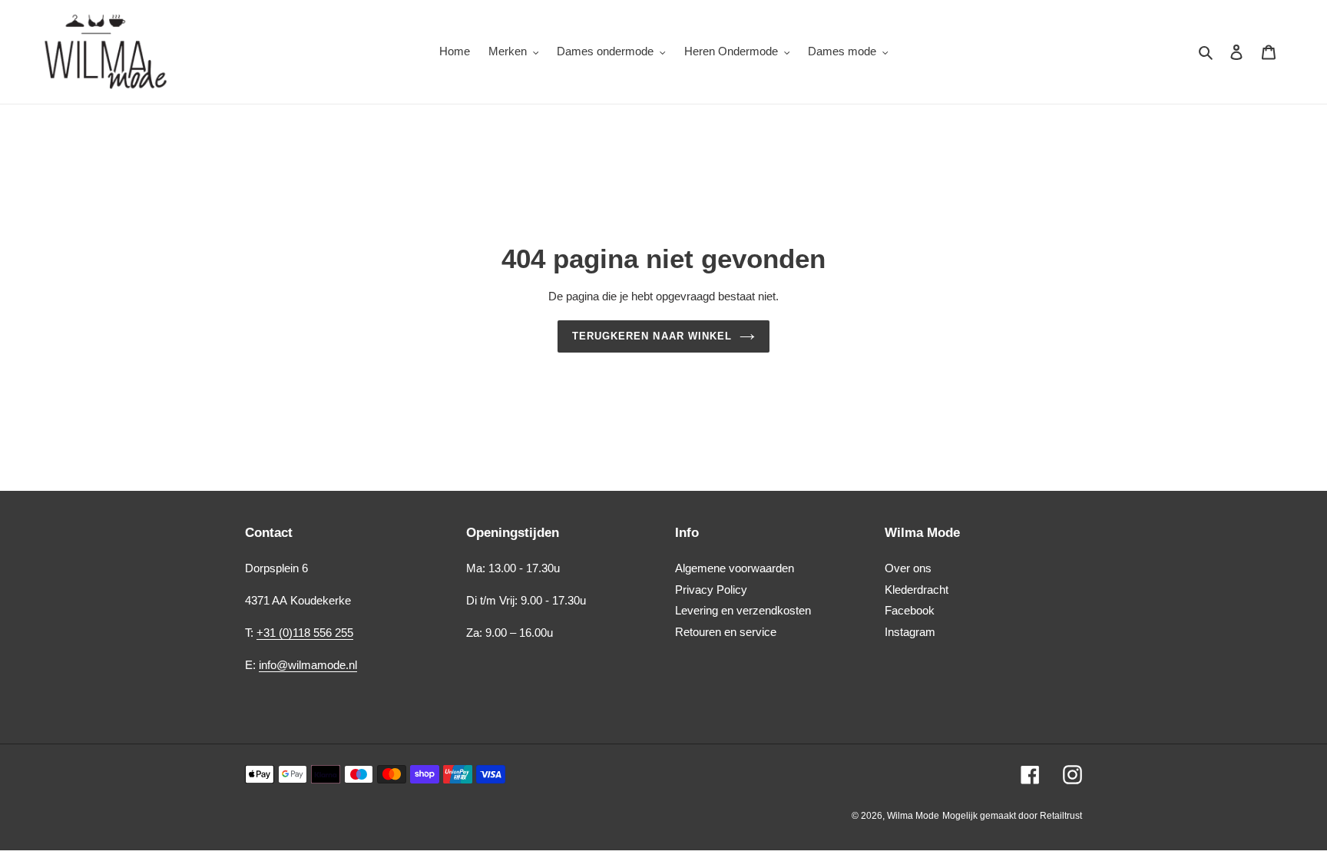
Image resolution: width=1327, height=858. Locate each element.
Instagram (910, 631)
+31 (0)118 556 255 (304, 632)
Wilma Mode (913, 815)
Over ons (908, 568)
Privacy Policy (711, 589)
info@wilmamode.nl (308, 664)
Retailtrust (1061, 815)
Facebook (910, 610)
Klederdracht (916, 589)
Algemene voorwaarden (734, 568)
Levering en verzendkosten (743, 610)
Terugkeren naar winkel (652, 336)
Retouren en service (725, 631)
